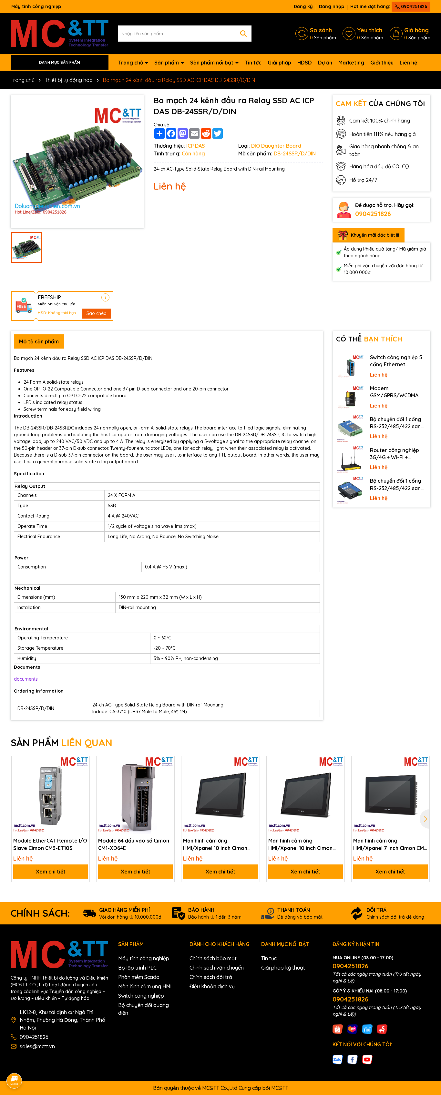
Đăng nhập (331, 6)
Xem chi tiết (51, 871)
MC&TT (279, 1088)
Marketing (351, 62)
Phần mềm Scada (138, 977)
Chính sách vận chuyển (217, 967)
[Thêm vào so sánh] (82, 774)
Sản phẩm (167, 62)
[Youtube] (367, 1059)
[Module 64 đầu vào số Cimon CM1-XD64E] (135, 795)
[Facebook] (352, 1059)
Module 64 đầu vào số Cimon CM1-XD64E (133, 844)
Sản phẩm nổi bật (212, 62)
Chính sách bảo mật (213, 958)
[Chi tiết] (105, 297)
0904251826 (413, 6)
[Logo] (59, 33)
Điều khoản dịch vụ (212, 986)
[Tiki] (367, 1028)
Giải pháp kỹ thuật (283, 967)
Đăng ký (303, 6)
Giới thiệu (382, 62)
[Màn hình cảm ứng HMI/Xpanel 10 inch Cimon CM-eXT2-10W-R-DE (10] (305, 795)
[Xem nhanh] (82, 786)
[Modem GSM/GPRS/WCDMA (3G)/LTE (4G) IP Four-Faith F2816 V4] (350, 398)
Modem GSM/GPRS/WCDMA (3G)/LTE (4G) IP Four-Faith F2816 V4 (396, 392)
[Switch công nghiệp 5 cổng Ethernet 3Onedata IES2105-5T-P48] (350, 367)
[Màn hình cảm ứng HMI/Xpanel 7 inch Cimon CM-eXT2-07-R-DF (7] (390, 795)
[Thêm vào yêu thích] (82, 763)
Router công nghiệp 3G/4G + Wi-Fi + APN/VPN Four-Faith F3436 (395, 454)
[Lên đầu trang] (427, 1037)
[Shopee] (338, 1028)
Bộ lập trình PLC (137, 967)
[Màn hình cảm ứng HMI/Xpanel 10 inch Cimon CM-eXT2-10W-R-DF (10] (220, 795)
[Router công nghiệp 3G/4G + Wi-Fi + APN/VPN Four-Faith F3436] (350, 460)
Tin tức (253, 62)
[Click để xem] (77, 162)
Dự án (325, 62)
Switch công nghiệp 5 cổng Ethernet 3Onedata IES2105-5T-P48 (397, 361)
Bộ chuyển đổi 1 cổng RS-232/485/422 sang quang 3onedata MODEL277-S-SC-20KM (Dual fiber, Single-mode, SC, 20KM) (397, 423)
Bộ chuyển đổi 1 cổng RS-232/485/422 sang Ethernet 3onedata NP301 (397, 485)
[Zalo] (338, 1059)
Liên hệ (408, 62)
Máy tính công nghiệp (143, 958)
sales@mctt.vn (37, 1046)
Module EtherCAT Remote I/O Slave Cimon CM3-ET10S (50, 844)
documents (26, 679)
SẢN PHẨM (61, 742)
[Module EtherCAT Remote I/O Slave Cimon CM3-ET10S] (50, 795)
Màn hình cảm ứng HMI (144, 986)
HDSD (304, 62)
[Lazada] (352, 1028)
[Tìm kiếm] (243, 33)
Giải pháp (279, 62)
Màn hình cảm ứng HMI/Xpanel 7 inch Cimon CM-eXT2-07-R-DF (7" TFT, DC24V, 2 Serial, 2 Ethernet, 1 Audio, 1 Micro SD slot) (389, 844)
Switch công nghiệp (141, 995)
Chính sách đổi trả (211, 977)
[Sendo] (382, 1028)
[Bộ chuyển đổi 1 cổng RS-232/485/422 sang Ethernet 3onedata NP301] (350, 490)
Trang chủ (131, 62)
